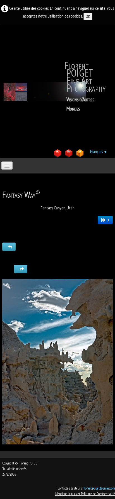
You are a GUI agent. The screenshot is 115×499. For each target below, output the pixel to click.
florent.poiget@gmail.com (99, 488)
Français (98, 151)
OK (88, 16)
